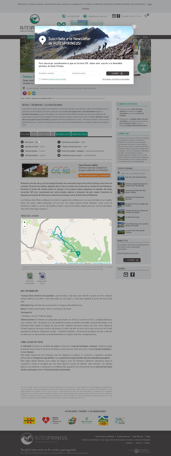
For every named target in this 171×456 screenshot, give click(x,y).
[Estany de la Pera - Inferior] (59, 233)
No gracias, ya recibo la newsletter (116, 79)
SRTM (81, 263)
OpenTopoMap (98, 263)
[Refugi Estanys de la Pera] (61, 231)
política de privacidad (57, 79)
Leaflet (56, 263)
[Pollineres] (79, 253)
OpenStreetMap (73, 263)
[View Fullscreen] (24, 232)
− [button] (24, 226)
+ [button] (24, 222)
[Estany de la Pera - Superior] (55, 229)
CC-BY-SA (107, 263)
